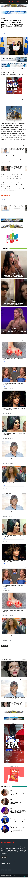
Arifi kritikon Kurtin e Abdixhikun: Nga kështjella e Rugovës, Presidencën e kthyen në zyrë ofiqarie (17, 829)
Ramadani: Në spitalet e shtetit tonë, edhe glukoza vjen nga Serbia (18, 820)
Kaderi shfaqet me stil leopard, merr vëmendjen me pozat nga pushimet (14, 276)
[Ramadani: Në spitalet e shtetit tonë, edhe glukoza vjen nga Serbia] (5, 820)
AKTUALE (6, 16)
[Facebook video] (9, 870)
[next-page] (4, 337)
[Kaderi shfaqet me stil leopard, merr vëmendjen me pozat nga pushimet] (14, 264)
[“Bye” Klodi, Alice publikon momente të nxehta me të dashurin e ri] (14, 292)
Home (2, 16)
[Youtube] (6, 870)
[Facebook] (2, 870)
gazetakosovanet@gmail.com (10, 861)
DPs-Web (25, 876)
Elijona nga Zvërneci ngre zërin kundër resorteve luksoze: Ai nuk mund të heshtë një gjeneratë (14, 331)
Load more (14, 835)
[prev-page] (2, 337)
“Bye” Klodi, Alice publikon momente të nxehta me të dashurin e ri (14, 304)
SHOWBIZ (14, 273)
